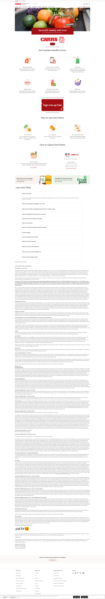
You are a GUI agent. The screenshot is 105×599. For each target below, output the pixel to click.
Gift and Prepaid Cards (20, 578)
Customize (5, 597)
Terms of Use (56, 573)
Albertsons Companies (39, 580)
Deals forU (80, 6)
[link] (20, 181)
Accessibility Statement (58, 578)
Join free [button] (52, 44)
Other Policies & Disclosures (59, 585)
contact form (38, 540)
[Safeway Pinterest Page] (78, 573)
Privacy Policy (56, 575)
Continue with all (84, 596)
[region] (52, 597)
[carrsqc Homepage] (18, 4)
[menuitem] (17, 6)
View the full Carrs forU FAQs (21, 261)
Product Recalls (38, 593)
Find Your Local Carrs (20, 580)
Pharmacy (23, 0)
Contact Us (37, 573)
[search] (75, 4)
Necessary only (76, 596)
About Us (36, 578)
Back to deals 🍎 (51, 6)
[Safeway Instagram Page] (80, 573)
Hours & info (24, 4)
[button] (25, 3)
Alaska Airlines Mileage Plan (21, 588)
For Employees (37, 588)
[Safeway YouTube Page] (83, 573)
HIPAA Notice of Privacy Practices (60, 580)
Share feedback (52, 560)
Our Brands (18, 573)
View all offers (33, 167)
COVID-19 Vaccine (19, 583)
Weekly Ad (85, 6)
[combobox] (54, 4)
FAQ (35, 575)
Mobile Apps (18, 575)
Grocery (16, 0)
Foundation (37, 591)
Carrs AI (88, 6)
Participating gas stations (71, 168)
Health (20, 0)
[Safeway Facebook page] (73, 573)
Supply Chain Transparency (59, 583)
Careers (36, 583)
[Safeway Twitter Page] (75, 573)
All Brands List (18, 591)
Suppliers (36, 585)
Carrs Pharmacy (19, 585)
